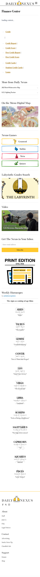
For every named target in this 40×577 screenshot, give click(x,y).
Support (5, 552)
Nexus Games (9, 135)
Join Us (4, 520)
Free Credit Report (13, 52)
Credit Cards (11, 63)
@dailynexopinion (10, 296)
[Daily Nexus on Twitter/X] (6, 505)
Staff (3, 516)
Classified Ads (6, 546)
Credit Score (10, 48)
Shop (3, 561)
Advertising (5, 538)
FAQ (3, 524)
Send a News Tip (7, 542)
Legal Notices (6, 528)
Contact (5, 533)
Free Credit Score (12, 57)
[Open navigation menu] (36, 3)
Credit (8, 32)
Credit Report (11, 43)
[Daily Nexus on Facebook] (3, 505)
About (4, 511)
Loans (8, 72)
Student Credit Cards (14, 67)
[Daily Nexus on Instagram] (9, 505)
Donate (4, 557)
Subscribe (20, 250)
